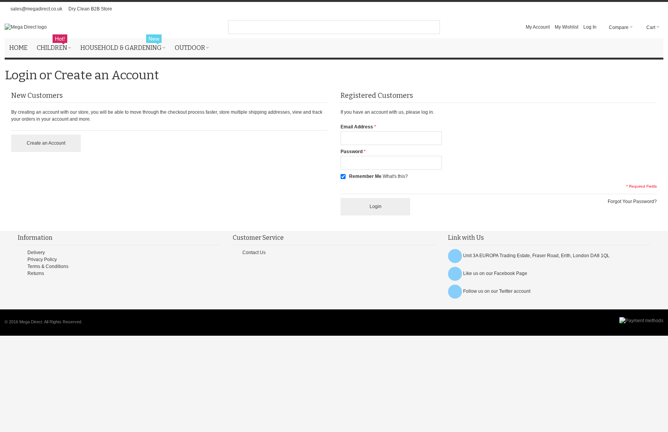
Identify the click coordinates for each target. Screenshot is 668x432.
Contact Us (254, 252)
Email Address (357, 127)
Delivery (36, 252)
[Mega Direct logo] (26, 27)
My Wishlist (566, 27)
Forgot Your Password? (632, 201)
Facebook (504, 273)
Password (352, 151)
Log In (589, 27)
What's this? (395, 176)
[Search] (433, 27)
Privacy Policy (42, 259)
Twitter (506, 291)
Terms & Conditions (47, 266)
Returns (35, 273)
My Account (538, 27)
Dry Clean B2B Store (90, 9)
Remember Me (365, 176)
